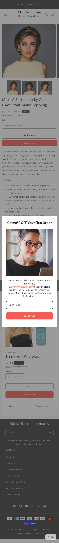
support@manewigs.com (21, 287)
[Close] (54, 219)
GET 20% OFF (29, 316)
